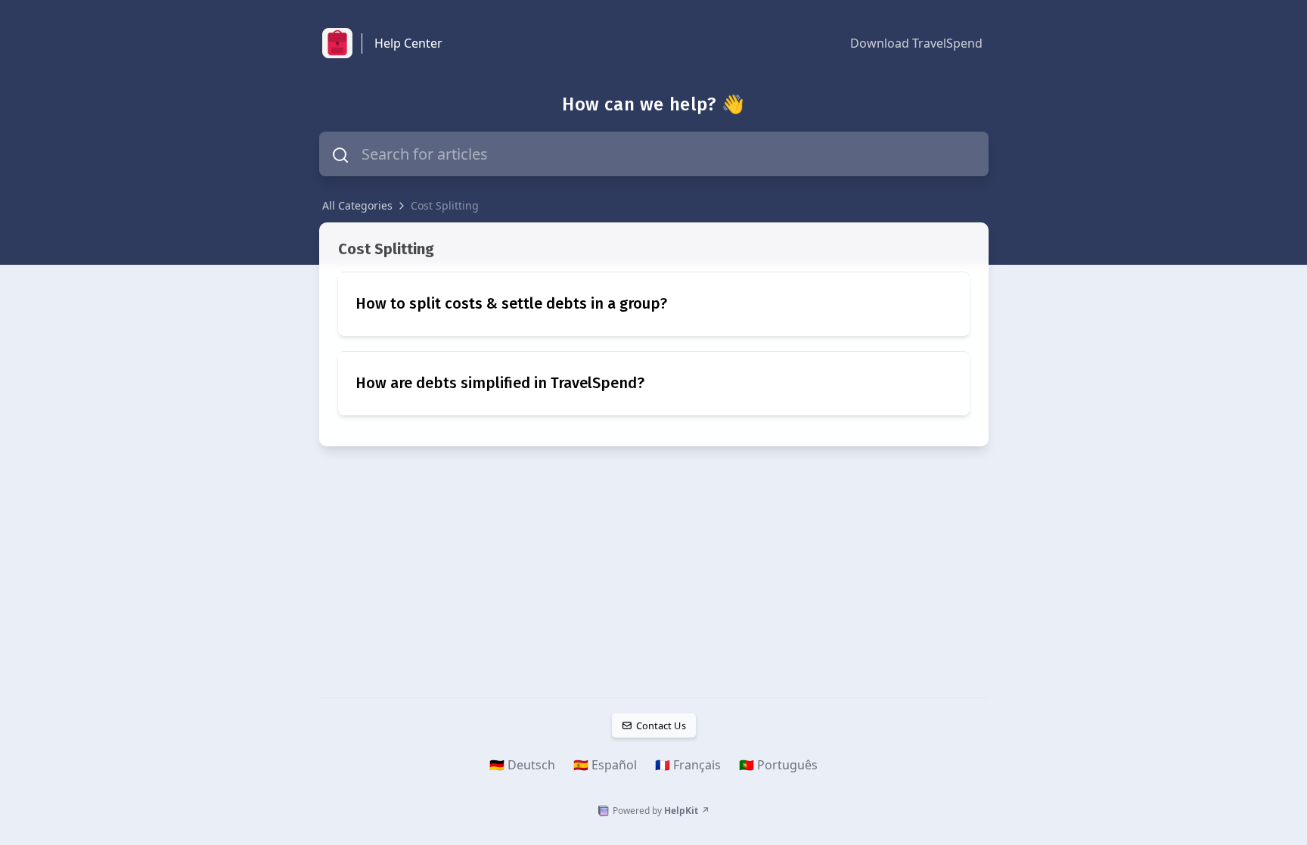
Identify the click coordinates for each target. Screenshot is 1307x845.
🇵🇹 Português (778, 764)
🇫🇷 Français (688, 764)
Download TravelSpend (916, 43)
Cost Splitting (445, 205)
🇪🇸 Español (605, 764)
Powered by (661, 810)
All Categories (357, 205)
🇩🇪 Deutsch (522, 764)
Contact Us (660, 725)
